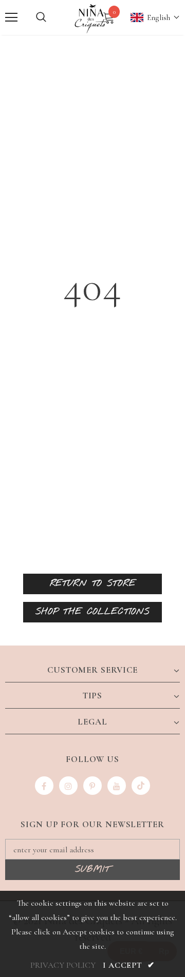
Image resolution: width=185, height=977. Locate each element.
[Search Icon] (41, 17)
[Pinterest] (92, 785)
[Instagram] (68, 785)
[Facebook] (44, 785)
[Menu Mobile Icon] (11, 17)
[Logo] (91, 17)
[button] (150, 18)
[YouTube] (116, 785)
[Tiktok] (141, 785)
